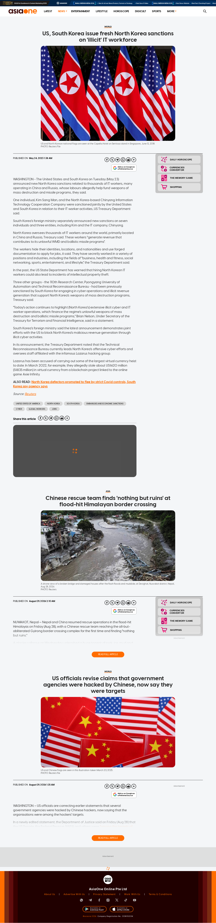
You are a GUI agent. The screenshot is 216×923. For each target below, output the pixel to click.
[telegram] (117, 159)
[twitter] (112, 159)
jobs (54, 409)
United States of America (28, 404)
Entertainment (80, 11)
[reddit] (128, 159)
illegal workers (37, 409)
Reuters (30, 394)
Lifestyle (101, 11)
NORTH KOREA (53, 404)
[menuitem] (48, 11)
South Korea (73, 404)
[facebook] (107, 159)
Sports (156, 11)
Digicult (140, 11)
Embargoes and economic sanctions (104, 404)
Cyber (19, 409)
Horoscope (121, 11)
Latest (48, 11)
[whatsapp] (123, 159)
